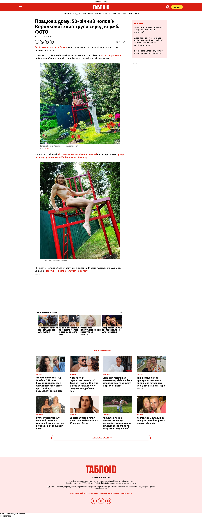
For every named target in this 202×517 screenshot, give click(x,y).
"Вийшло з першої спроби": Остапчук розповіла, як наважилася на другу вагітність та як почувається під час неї (117, 423)
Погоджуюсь (5, 516)
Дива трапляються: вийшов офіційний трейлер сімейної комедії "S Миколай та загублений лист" (148, 41)
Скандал (76, 14)
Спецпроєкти (133, 14)
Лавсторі (112, 14)
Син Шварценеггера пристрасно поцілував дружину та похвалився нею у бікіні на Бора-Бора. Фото (151, 383)
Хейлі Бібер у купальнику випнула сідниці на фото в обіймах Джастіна (151, 421)
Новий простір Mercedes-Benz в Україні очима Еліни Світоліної (149, 29)
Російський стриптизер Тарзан (51, 47)
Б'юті (90, 14)
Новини (138, 23)
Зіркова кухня (100, 14)
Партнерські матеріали (109, 494)
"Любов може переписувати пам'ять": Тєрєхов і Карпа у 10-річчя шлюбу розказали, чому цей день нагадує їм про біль (84, 384)
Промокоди (126, 494)
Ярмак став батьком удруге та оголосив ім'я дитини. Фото (149, 52)
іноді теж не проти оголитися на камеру (66, 271)
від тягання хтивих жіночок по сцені (77, 154)
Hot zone (122, 14)
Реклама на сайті (77, 494)
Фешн (83, 14)
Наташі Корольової (111, 55)
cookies (22, 514)
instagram (46, 148)
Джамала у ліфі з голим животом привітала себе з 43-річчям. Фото (84, 421)
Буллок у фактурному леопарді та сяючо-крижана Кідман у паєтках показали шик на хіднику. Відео (50, 423)
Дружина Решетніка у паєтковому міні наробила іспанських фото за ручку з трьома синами (117, 381)
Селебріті (67, 14)
